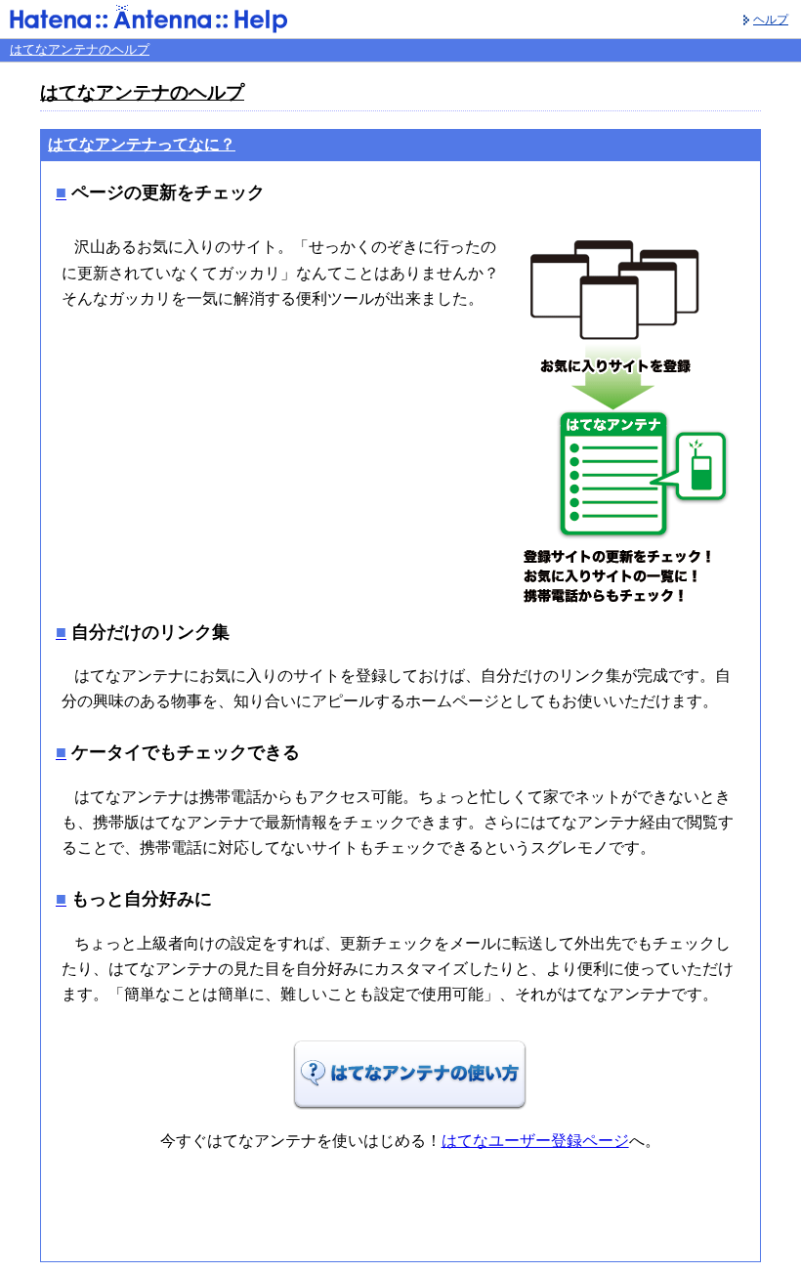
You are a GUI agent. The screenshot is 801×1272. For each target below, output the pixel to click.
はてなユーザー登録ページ (535, 1140)
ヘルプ (770, 19)
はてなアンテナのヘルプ (79, 49)
